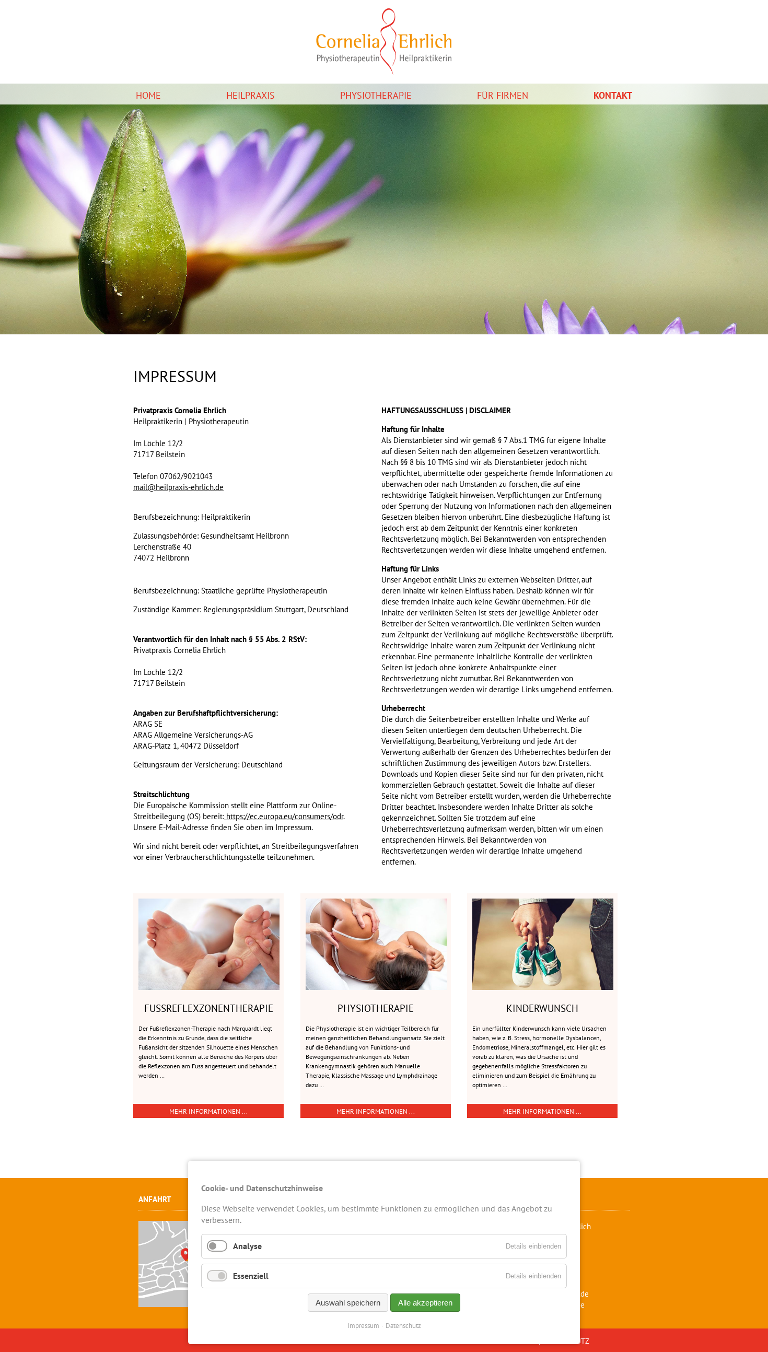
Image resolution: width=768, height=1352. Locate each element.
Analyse (247, 1246)
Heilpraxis (250, 95)
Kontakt (613, 95)
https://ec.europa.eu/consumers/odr (283, 816)
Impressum (363, 1325)
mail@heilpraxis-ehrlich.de (178, 487)
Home (148, 95)
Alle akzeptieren (425, 1302)
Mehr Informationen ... (208, 1111)
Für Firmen (502, 95)
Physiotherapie (376, 95)
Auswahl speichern (348, 1302)
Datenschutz (403, 1325)
